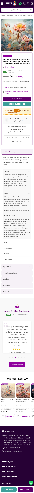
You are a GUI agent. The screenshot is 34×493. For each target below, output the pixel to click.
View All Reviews (17, 364)
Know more (25, 121)
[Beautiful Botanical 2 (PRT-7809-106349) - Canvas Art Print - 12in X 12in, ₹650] (23, 390)
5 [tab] (21, 357)
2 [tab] (12, 357)
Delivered (6, 87)
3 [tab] (15, 357)
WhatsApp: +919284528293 (13, 451)
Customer (9, 471)
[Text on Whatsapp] (20, 3)
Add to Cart (17, 98)
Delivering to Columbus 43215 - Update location (16, 92)
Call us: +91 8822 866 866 (12, 448)
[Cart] (32, 3)
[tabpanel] (17, 337)
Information (10, 466)
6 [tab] (24, 357)
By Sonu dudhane (5, 405)
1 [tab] (9, 357)
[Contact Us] (24, 3)
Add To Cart (10, 416)
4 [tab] (18, 357)
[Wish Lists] (28, 3)
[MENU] (2, 3)
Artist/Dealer (10, 476)
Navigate (8, 461)
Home (3, 16)
